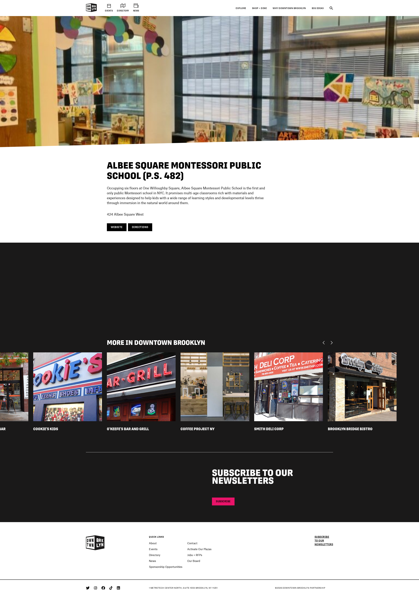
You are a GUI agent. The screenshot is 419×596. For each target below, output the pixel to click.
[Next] (331, 342)
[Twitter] (88, 588)
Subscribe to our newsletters (324, 540)
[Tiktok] (111, 588)
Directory (154, 555)
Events (153, 549)
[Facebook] (103, 588)
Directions (140, 227)
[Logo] (91, 11)
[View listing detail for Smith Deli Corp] (288, 386)
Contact (192, 543)
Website (117, 227)
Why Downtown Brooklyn (289, 8)
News (152, 560)
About (153, 543)
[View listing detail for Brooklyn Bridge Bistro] (362, 386)
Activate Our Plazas (199, 549)
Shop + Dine (259, 8)
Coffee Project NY (197, 429)
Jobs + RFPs (194, 555)
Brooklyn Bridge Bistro (350, 429)
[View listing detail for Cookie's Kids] (67, 386)
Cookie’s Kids (45, 429)
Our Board (193, 560)
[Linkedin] (118, 588)
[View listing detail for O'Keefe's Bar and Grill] (141, 386)
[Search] (331, 8)
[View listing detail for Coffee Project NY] (215, 386)
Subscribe (223, 501)
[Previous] (324, 342)
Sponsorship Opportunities (165, 566)
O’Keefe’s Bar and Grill (128, 429)
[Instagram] (96, 588)
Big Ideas (318, 8)
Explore (241, 8)
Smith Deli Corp (269, 429)
